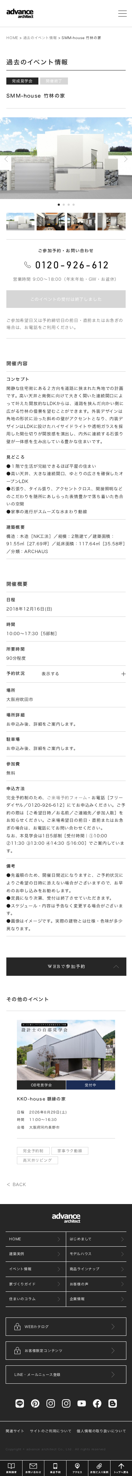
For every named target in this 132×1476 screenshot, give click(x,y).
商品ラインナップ (85, 1269)
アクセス (77, 1468)
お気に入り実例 (99, 1468)
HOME (12, 37)
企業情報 (77, 1299)
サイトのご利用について (51, 1431)
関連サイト (15, 1431)
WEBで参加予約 (67, 967)
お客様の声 (79, 1284)
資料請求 (11, 1468)
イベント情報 (20, 1269)
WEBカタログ (37, 1326)
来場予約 (55, 1468)
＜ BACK (16, 1184)
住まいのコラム (22, 1299)
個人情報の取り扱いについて (101, 1431)
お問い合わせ (33, 1468)
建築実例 (16, 1253)
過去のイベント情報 (40, 37)
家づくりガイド (22, 1284)
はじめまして (81, 1239)
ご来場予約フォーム (67, 797)
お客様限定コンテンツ (44, 1350)
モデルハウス (81, 1253)
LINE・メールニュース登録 (37, 1374)
